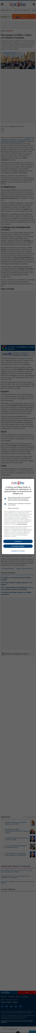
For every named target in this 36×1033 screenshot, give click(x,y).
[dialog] (18, 516)
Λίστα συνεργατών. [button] (22, 524)
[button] (18, 508)
